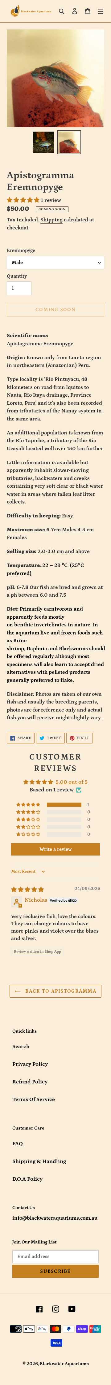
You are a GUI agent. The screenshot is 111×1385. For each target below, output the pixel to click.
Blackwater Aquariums (64, 1363)
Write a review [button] (55, 849)
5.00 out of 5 (72, 782)
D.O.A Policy (27, 1179)
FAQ (17, 1144)
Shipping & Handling (39, 1161)
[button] (24, 200)
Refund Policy (29, 1082)
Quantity (17, 276)
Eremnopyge (21, 250)
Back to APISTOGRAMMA (60, 991)
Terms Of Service (33, 1099)
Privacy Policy (30, 1064)
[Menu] (100, 11)
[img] (27, 890)
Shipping (51, 220)
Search (21, 1046)
